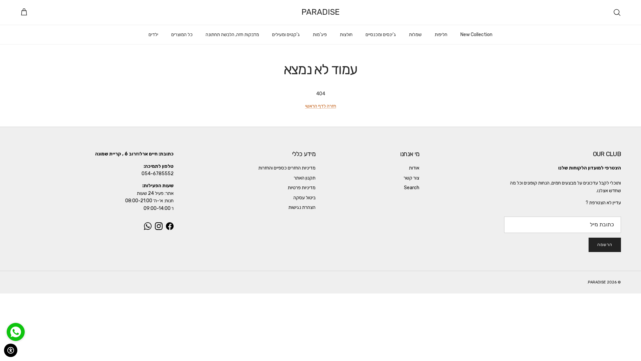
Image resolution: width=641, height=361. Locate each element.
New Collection (476, 34)
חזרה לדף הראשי (320, 106)
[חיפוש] (617, 12)
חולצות (346, 34)
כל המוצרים (182, 34)
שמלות (415, 34)
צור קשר (411, 178)
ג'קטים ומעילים (286, 34)
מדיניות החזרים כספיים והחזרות (286, 168)
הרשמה (604, 244)
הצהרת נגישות (301, 207)
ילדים (153, 34)
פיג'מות (320, 34)
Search (411, 188)
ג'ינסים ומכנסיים (381, 34)
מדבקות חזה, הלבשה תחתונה (232, 34)
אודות (414, 168)
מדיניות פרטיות (301, 188)
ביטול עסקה (304, 198)
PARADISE (597, 282)
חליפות (441, 34)
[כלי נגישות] (10, 350)
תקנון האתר (304, 178)
